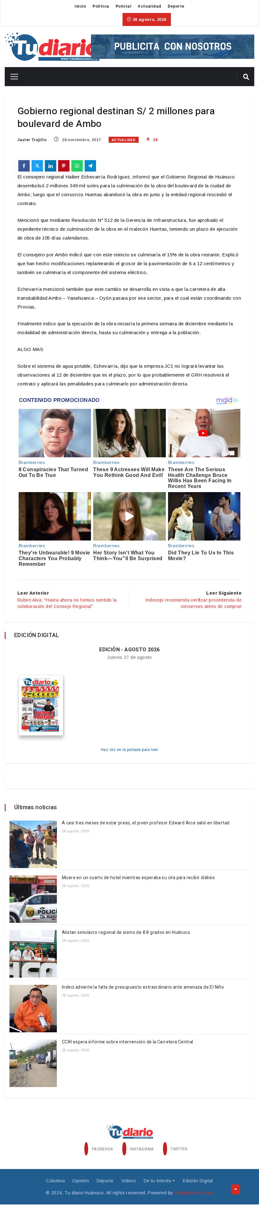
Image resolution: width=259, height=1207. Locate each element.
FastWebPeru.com (193, 1192)
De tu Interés (158, 1180)
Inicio (80, 6)
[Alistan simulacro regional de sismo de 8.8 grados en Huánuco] (33, 954)
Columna (55, 1180)
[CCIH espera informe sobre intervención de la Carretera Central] (33, 1063)
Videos (128, 1180)
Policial (123, 6)
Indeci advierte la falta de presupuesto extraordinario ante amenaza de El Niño (143, 987)
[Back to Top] (235, 1190)
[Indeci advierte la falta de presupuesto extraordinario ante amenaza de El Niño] (33, 1008)
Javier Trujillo (31, 140)
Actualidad (149, 6)
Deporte (176, 6)
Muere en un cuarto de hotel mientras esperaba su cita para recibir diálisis (138, 877)
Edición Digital (198, 1180)
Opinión (80, 1180)
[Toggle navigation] (12, 76)
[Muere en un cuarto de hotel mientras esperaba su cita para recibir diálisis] (33, 899)
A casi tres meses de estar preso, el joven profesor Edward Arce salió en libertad (146, 823)
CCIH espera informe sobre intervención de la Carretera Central (127, 1042)
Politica (101, 6)
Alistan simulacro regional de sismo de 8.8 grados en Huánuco (126, 932)
